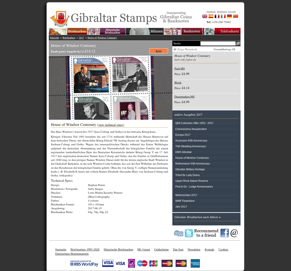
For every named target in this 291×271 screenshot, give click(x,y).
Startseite (54, 37)
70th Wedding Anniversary (190, 146)
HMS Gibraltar (183, 152)
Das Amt (178, 249)
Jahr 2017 (181, 206)
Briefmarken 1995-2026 (85, 249)
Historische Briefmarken (118, 249)
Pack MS (179, 68)
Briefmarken (69, 37)
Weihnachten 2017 (186, 195)
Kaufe (159, 50)
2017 (81, 37)
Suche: (177, 43)
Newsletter (194, 249)
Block (178, 82)
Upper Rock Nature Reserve (191, 180)
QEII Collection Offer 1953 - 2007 (194, 123)
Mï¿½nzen (143, 249)
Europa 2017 (182, 134)
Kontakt (209, 249)
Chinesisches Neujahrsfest (190, 129)
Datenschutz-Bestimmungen (72, 253)
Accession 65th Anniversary (191, 140)
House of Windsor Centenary (102, 37)
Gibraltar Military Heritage (190, 169)
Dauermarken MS (184, 96)
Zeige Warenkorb (187, 49)
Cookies (223, 249)
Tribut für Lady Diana (187, 175)
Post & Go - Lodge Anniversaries (194, 186)
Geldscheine (161, 249)
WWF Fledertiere (185, 200)
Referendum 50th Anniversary (192, 163)
